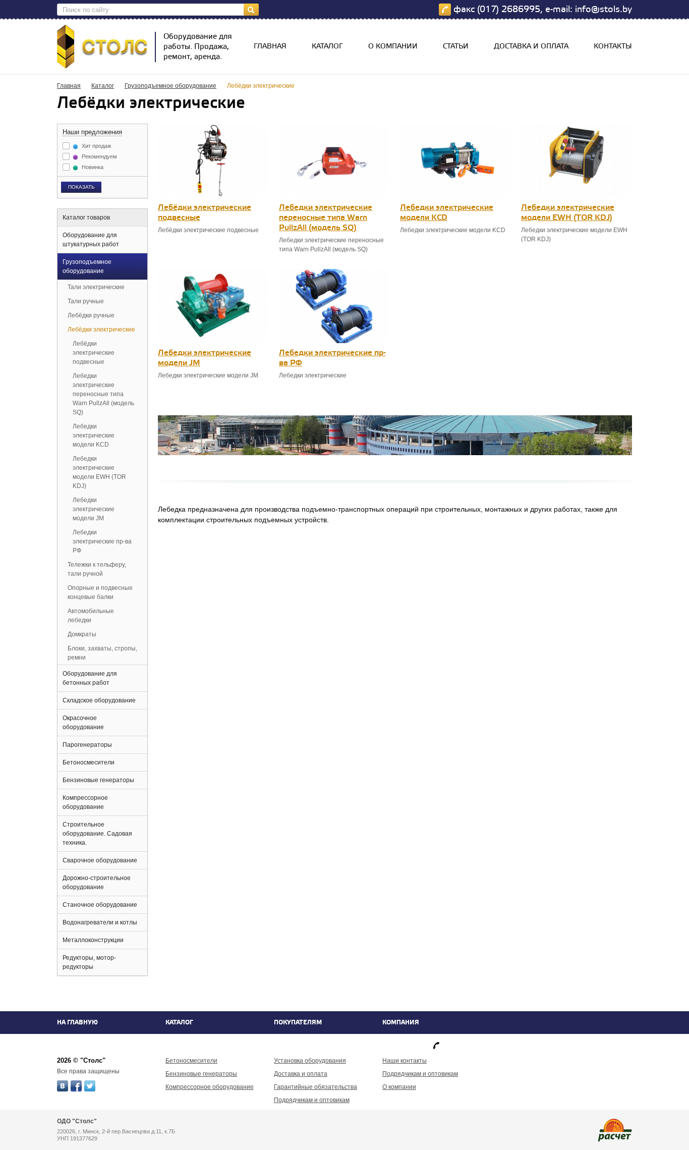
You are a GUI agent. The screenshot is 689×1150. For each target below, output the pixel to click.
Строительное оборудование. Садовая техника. (97, 833)
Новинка (91, 167)
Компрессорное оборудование (85, 802)
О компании (393, 46)
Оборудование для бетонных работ (90, 678)
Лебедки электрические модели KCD (93, 435)
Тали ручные (86, 301)
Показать (81, 187)
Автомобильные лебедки (91, 616)
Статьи (456, 46)
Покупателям (298, 1022)
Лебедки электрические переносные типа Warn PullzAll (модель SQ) (103, 394)
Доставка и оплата (531, 46)
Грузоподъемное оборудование (170, 85)
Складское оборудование (99, 700)
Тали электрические (96, 287)
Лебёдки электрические (101, 329)
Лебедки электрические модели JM (93, 509)
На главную (77, 1022)
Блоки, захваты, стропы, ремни (102, 653)
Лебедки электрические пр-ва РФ (102, 541)
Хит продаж (95, 146)
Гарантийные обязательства (315, 1086)
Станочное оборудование (100, 904)
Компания (400, 1022)
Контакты (613, 46)
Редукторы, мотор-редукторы (89, 962)
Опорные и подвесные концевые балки (100, 592)
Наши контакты (404, 1060)
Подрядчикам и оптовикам (312, 1100)
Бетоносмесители (88, 762)
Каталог (327, 46)
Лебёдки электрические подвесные (93, 352)
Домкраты (82, 634)
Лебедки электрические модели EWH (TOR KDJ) (99, 472)
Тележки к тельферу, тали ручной (97, 569)
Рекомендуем (98, 156)
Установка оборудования (310, 1060)
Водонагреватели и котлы (100, 922)
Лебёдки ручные (91, 315)
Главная (270, 46)
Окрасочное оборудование (83, 723)
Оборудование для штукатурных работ (91, 240)
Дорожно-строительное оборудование (97, 882)
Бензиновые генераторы (98, 780)
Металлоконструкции (93, 940)
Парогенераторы (87, 744)
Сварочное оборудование (100, 860)
